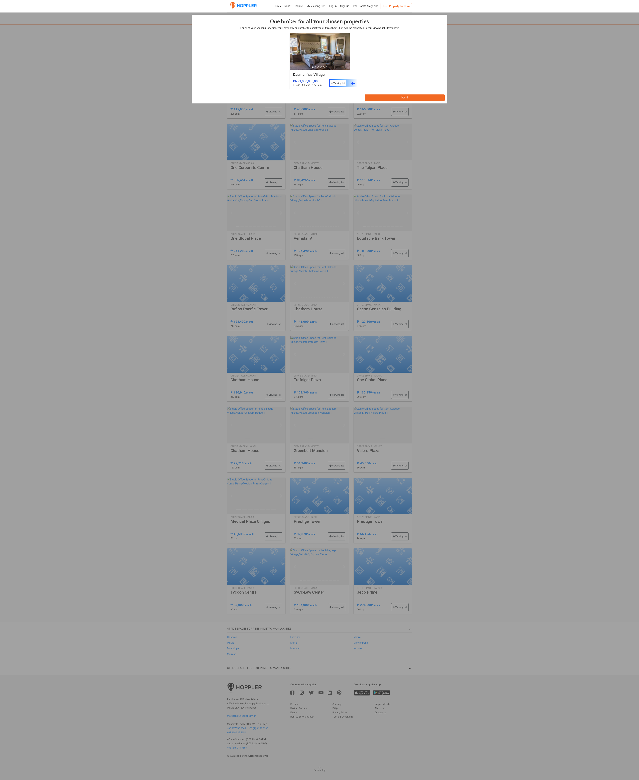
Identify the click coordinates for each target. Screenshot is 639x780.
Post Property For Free (396, 6)
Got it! (404, 97)
